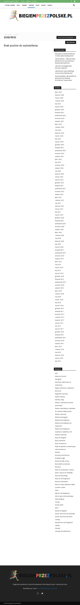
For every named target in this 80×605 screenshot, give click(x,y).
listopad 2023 (59, 148)
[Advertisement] (40, 28)
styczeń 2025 (59, 107)
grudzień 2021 (59, 183)
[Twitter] (74, 1)
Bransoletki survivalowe (62, 464)
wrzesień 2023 (59, 153)
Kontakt (34, 1)
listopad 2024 (59, 112)
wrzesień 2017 (59, 314)
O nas (22, 1)
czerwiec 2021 (59, 200)
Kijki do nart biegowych (62, 493)
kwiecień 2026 (59, 95)
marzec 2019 (59, 267)
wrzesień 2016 (59, 340)
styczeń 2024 (59, 142)
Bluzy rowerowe (60, 440)
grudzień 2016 (59, 332)
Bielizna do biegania (61, 417)
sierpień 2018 (59, 288)
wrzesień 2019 (59, 256)
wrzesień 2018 (59, 285)
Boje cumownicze (60, 443)
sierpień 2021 (59, 194)
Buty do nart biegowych (62, 478)
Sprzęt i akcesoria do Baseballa (65, 514)
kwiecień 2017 (59, 320)
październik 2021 (60, 188)
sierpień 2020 (59, 229)
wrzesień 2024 (59, 118)
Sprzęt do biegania (61, 511)
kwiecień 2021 (59, 206)
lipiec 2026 (58, 92)
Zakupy (43, 5)
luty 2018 (58, 302)
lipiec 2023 (58, 159)
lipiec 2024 (58, 124)
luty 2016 (58, 361)
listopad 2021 (59, 186)
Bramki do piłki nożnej (62, 461)
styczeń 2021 (59, 215)
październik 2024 (60, 115)
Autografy (58, 379)
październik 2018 (60, 282)
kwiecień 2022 (59, 174)
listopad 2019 (59, 250)
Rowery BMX (59, 505)
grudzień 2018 (59, 276)
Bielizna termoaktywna (62, 420)
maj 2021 (58, 203)
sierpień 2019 (59, 259)
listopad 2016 (59, 335)
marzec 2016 (59, 358)
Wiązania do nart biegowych (64, 522)
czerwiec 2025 (59, 101)
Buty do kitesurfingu (61, 476)
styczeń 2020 (59, 247)
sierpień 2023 (59, 156)
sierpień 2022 (59, 168)
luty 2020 (58, 244)
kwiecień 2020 (59, 241)
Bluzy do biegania (60, 438)
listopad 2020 (59, 221)
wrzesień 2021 (59, 191)
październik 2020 (60, 224)
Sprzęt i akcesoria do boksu (63, 516)
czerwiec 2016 (59, 349)
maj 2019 (58, 264)
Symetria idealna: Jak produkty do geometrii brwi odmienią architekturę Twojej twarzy (65, 78)
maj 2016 (58, 352)
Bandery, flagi (59, 400)
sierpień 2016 (59, 343)
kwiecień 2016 (59, 355)
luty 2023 (58, 162)
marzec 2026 (59, 98)
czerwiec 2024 (59, 127)
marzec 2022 (59, 177)
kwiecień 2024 (59, 133)
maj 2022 (58, 171)
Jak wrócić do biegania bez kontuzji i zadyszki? (63, 67)
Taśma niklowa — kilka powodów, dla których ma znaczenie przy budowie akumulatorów (65, 61)
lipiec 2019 (58, 262)
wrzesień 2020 (59, 226)
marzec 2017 (59, 323)
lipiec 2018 (58, 291)
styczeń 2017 (59, 329)
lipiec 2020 (58, 232)
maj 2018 (58, 297)
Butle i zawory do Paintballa (64, 473)
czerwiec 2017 (59, 317)
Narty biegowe (59, 499)
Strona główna (10, 5)
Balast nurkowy (60, 397)
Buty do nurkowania (61, 481)
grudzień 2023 (59, 145)
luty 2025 (58, 104)
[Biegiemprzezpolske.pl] (40, 16)
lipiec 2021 (58, 197)
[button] (73, 5)
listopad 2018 (59, 279)
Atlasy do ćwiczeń (60, 376)
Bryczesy (58, 467)
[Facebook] (71, 1)
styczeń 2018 (59, 305)
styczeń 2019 (59, 273)
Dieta (18, 5)
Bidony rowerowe (60, 414)
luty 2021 (58, 212)
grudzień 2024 (59, 110)
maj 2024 (58, 130)
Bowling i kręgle (60, 458)
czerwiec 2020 (59, 235)
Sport (38, 5)
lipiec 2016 (58, 346)
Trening (24, 5)
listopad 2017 (59, 311)
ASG (56, 373)
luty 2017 (58, 326)
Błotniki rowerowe (61, 435)
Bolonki (57, 452)
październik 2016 (60, 338)
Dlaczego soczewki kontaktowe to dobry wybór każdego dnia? (65, 55)
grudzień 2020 (59, 218)
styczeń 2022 (59, 180)
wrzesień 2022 (59, 165)
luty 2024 (58, 139)
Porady (50, 5)
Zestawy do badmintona (62, 531)
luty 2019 (58, 270)
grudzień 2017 (59, 308)
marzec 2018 (59, 300)
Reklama (28, 1)
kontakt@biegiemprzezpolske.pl (47, 588)
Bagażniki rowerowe (61, 394)
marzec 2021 (59, 209)
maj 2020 (58, 238)
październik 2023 (60, 150)
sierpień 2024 (59, 121)
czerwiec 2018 (59, 294)
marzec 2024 (59, 136)
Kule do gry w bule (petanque (64, 496)
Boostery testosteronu (62, 455)
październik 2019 (60, 253)
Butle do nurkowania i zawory (64, 470)
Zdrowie (31, 5)
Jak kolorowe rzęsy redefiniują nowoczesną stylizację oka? (64, 72)
